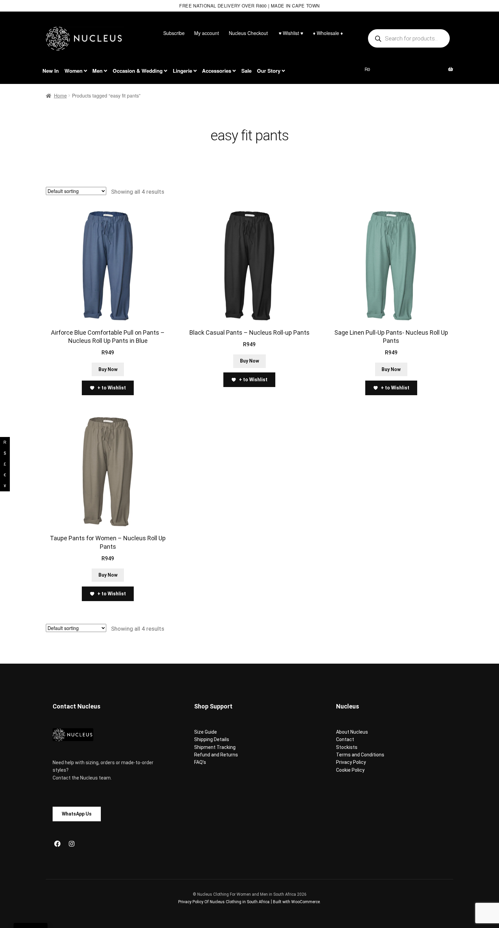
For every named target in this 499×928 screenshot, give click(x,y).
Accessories (216, 70)
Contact (345, 739)
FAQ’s (200, 762)
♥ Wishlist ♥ (290, 33)
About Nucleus (352, 732)
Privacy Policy (351, 762)
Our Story (268, 70)
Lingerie (182, 70)
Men (97, 70)
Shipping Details (211, 739)
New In (50, 70)
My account (206, 33)
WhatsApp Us (77, 814)
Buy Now (107, 369)
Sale (246, 70)
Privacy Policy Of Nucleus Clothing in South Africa (224, 901)
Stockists (346, 747)
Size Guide (205, 732)
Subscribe (174, 33)
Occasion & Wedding (138, 70)
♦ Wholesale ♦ (328, 33)
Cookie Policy (350, 770)
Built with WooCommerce (296, 901)
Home (60, 95)
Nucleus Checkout (248, 33)
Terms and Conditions (360, 754)
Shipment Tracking (215, 747)
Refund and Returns (216, 754)
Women (73, 70)
